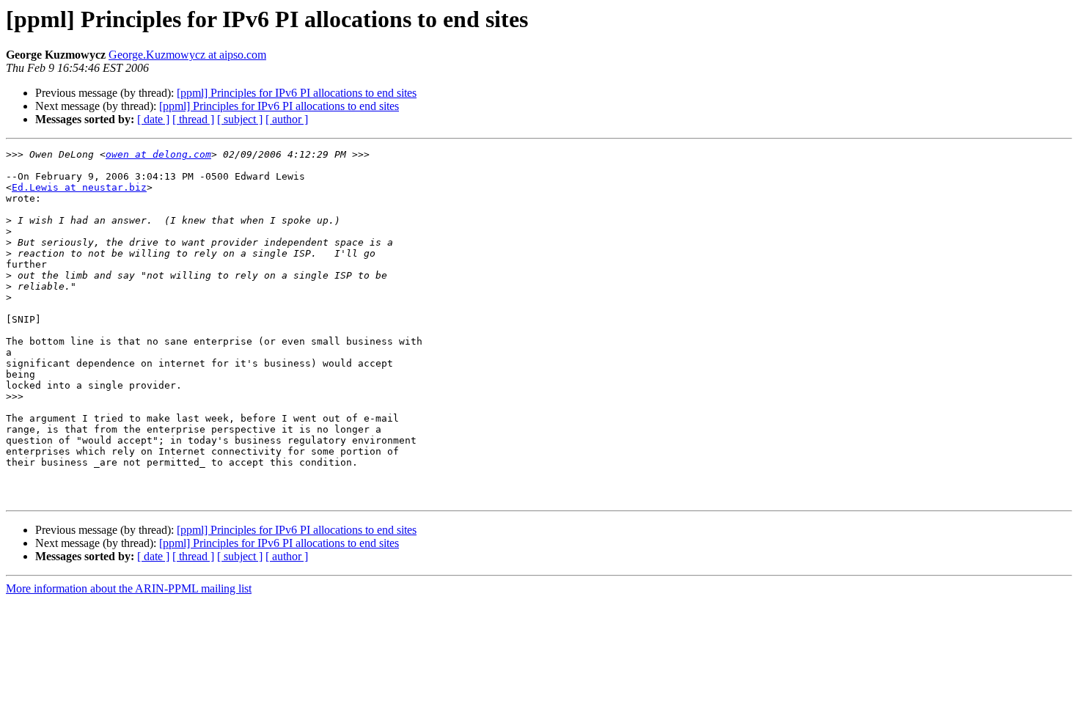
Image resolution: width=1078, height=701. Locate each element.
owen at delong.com (158, 154)
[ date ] (153, 119)
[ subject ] (240, 119)
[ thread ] (193, 119)
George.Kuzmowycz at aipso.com (187, 54)
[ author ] (286, 119)
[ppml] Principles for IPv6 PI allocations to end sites (297, 93)
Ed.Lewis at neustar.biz (79, 187)
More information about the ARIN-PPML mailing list (129, 588)
